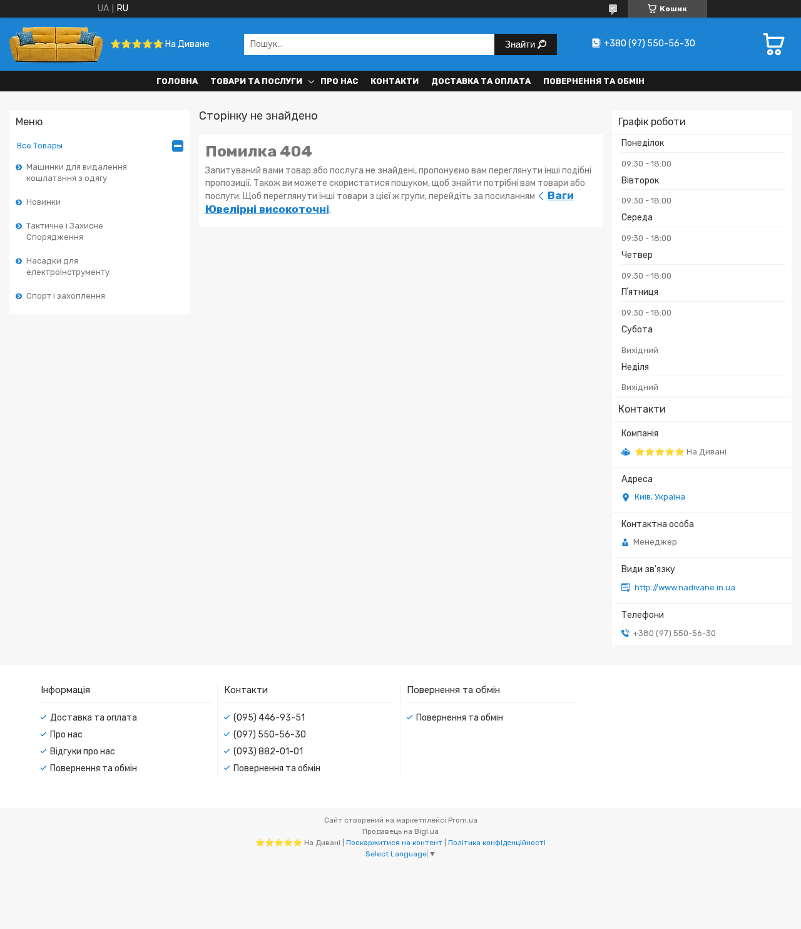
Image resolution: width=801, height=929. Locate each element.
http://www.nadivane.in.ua (685, 587)
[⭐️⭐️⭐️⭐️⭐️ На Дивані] (56, 44)
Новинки (43, 202)
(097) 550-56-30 (269, 734)
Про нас (339, 81)
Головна (177, 81)
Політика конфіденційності (497, 842)
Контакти (394, 81)
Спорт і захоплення (65, 295)
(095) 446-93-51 (269, 717)
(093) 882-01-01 (268, 751)
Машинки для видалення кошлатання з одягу (76, 172)
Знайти (521, 44)
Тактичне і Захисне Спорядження (64, 231)
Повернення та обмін (594, 81)
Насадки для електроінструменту (68, 266)
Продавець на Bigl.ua (400, 831)
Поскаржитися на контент (394, 842)
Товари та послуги (256, 81)
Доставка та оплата (481, 81)
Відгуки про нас (82, 751)
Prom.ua (462, 820)
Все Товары (40, 145)
